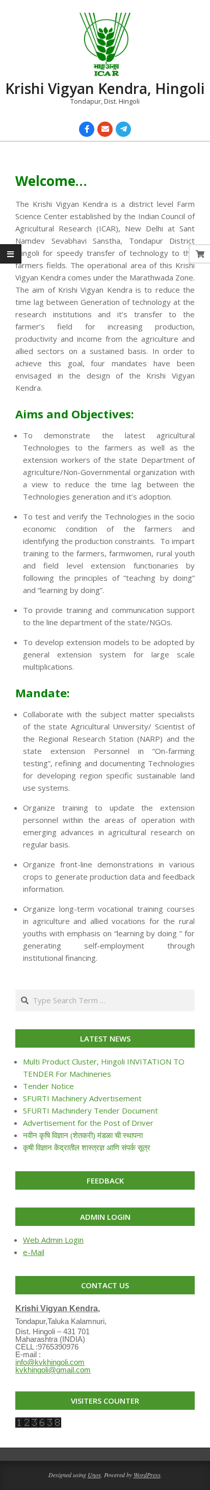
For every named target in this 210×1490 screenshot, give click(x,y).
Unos (94, 1475)
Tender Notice (48, 1086)
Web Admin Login (53, 1240)
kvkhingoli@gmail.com (53, 1369)
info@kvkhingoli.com (50, 1362)
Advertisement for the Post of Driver (88, 1123)
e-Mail (33, 1252)
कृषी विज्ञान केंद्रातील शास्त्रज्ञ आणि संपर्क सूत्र (86, 1147)
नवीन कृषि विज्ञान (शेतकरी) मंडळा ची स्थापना (83, 1135)
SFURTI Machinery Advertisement (82, 1098)
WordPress (147, 1475)
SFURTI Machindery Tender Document (90, 1110)
